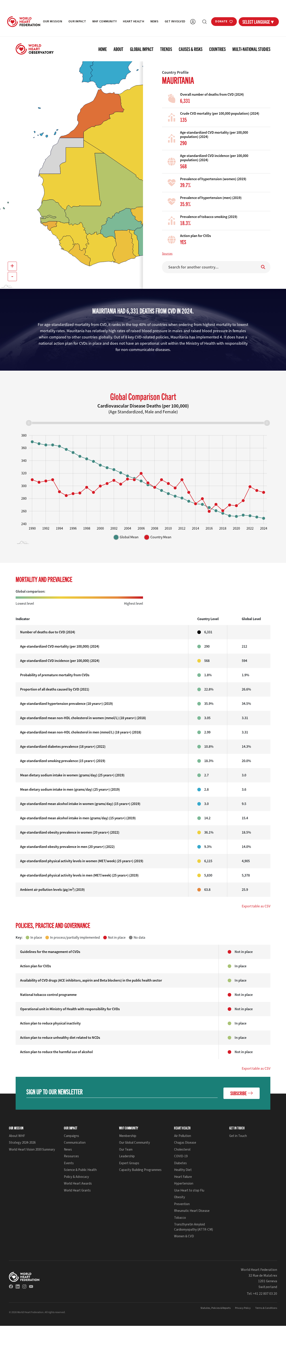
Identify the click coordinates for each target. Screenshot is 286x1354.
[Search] (204, 22)
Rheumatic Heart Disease (192, 1210)
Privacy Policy (243, 1308)
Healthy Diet (183, 1170)
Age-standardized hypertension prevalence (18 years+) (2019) (66, 703)
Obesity (179, 1197)
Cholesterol (182, 1149)
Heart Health (133, 21)
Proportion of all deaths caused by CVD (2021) (54, 689)
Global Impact (142, 48)
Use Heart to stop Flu (189, 1190)
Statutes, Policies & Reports (215, 1308)
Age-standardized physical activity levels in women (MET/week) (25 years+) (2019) (81, 861)
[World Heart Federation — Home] (23, 21)
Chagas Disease (185, 1142)
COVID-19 (180, 1156)
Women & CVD (184, 1236)
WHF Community (104, 21)
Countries (217, 48)
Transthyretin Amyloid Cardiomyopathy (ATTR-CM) (193, 1227)
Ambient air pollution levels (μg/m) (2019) (52, 889)
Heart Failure (183, 1176)
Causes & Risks (190, 48)
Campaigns (71, 1136)
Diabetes (180, 1163)
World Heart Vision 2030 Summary (32, 1149)
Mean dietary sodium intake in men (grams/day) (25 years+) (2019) (70, 789)
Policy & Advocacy (76, 1176)
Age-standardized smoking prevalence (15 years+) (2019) (62, 760)
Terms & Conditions (266, 1308)
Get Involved (175, 21)
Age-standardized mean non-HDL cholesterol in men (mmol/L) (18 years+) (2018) (80, 732)
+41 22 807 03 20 (265, 1293)
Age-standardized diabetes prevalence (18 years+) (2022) (62, 746)
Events (69, 1163)
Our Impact (77, 21)
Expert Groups (129, 1163)
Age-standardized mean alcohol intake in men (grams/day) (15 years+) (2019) (78, 818)
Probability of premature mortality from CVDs (54, 675)
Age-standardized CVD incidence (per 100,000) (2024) (59, 660)
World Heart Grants (77, 1190)
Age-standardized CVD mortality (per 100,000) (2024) (59, 646)
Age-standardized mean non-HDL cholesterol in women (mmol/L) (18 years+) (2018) (83, 718)
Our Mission (52, 21)
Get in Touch (238, 1136)
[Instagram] (24, 1286)
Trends (166, 48)
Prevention (182, 1204)
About (118, 48)
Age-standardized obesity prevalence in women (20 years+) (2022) (69, 832)
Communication (75, 1142)
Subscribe (238, 1093)
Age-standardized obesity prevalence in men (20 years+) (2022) (67, 846)
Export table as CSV (256, 906)
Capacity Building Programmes (140, 1170)
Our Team (125, 1149)
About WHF (17, 1136)
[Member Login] (193, 22)
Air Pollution (182, 1136)
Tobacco (180, 1217)
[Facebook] (11, 1286)
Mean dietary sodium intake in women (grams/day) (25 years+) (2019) (72, 775)
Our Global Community (134, 1142)
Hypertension (183, 1183)
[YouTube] (31, 1286)
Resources (71, 1156)
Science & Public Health (80, 1170)
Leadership (127, 1156)
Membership (127, 1136)
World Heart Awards (78, 1183)
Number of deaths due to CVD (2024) (47, 632)
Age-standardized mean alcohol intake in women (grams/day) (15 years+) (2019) (80, 803)
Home (102, 48)
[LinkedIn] (18, 1286)
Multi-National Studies (251, 48)
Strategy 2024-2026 (22, 1142)
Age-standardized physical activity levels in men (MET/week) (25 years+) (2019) (79, 875)
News (154, 21)
